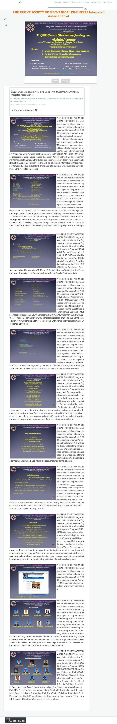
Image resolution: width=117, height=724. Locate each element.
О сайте (66, 2)
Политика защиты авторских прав (86, 2)
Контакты (107, 2)
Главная (57, 2)
